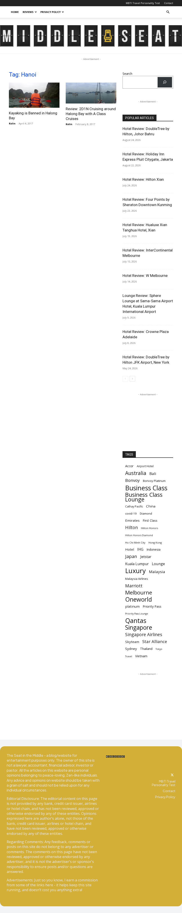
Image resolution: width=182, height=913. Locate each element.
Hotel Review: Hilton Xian (143, 179)
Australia (135, 473)
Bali (152, 473)
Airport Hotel (145, 466)
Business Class (146, 487)
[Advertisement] (148, 419)
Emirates (132, 520)
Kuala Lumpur (137, 564)
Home (15, 12)
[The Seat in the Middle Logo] (115, 756)
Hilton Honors (149, 528)
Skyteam (132, 641)
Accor (129, 466)
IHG (140, 549)
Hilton (131, 527)
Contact (168, 3)
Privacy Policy (50, 12)
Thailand (146, 649)
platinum (132, 606)
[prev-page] (125, 378)
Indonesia (153, 549)
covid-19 (131, 513)
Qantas (135, 620)
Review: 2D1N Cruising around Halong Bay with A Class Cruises (91, 114)
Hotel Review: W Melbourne (145, 275)
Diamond (146, 513)
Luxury (135, 570)
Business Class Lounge (143, 497)
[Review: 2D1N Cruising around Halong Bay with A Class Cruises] (91, 93)
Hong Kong (155, 542)
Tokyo (159, 649)
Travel (128, 656)
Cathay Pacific (134, 506)
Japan (131, 556)
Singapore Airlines (143, 634)
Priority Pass (152, 606)
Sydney (131, 648)
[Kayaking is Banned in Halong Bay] (34, 95)
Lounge (158, 563)
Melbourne (138, 592)
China (150, 506)
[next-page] (132, 378)
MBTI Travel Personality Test (143, 3)
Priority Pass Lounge (136, 613)
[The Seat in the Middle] (91, 36)
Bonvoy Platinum (154, 481)
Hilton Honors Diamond (139, 535)
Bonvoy (132, 480)
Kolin (12, 123)
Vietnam (141, 656)
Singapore (138, 627)
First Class (150, 520)
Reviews (28, 12)
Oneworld (138, 599)
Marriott (133, 585)
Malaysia (157, 571)
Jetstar (145, 556)
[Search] (165, 82)
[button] (167, 12)
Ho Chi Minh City (135, 542)
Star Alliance (154, 641)
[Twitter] (172, 775)
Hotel (129, 549)
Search (127, 73)
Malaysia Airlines (136, 579)
